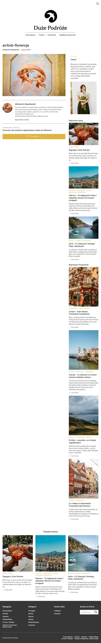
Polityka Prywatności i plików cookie (10, 626)
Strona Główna (30, 35)
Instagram (57, 611)
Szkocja (89, 437)
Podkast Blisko (7, 619)
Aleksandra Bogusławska (11, 50)
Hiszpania (31, 625)
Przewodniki (52, 35)
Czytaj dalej (74, 163)
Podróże (41, 35)
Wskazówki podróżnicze (77, 192)
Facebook (57, 614)
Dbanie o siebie (74, 147)
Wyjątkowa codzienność (67, 35)
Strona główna (7, 611)
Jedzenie (6, 616)
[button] (50, 20)
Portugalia (80, 371)
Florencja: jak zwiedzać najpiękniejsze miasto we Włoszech (27, 130)
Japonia (31, 616)
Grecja (71, 240)
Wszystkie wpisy (22, 120)
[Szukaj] (97, 3)
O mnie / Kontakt (8, 622)
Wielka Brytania (84, 308)
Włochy (89, 190)
